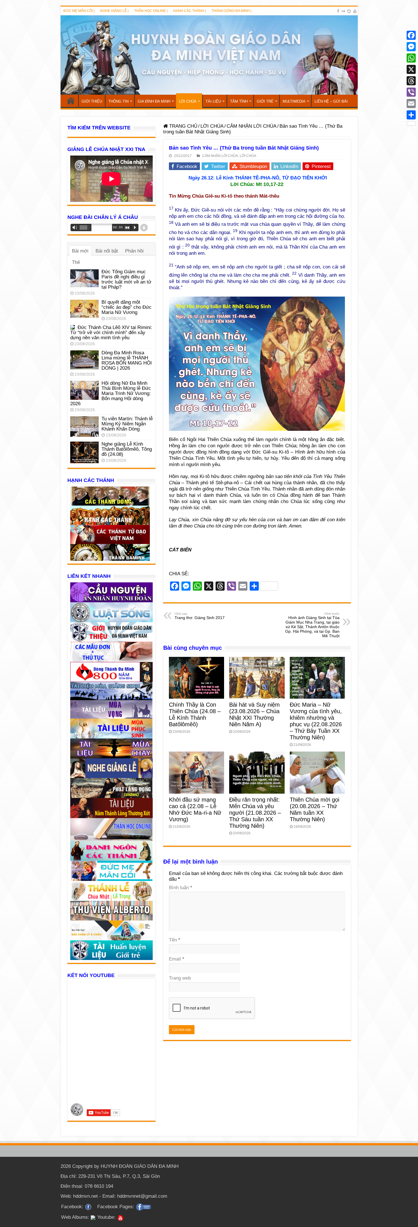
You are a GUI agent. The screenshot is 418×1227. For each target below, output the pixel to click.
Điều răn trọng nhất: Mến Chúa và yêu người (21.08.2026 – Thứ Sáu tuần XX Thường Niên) (255, 812)
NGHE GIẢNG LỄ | (114, 11)
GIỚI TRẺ (265, 101)
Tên (174, 940)
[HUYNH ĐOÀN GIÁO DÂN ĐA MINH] (209, 55)
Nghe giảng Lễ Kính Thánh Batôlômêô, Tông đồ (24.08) (127, 449)
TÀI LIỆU (213, 101)
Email (176, 959)
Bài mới (80, 251)
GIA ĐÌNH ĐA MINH (154, 101)
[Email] (411, 103)
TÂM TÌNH (239, 101)
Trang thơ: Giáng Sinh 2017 (200, 616)
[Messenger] (411, 46)
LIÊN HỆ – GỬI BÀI (331, 101)
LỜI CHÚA (187, 101)
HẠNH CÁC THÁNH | (189, 11)
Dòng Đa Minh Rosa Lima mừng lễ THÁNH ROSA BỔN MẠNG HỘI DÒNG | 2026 (127, 360)
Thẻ (76, 262)
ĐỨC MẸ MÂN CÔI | (78, 11)
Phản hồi (134, 251)
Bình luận (180, 887)
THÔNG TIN (118, 101)
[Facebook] (338, 11)
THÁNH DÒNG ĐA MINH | (231, 11)
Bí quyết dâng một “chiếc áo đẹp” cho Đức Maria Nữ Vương (127, 307)
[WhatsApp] (411, 58)
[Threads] (411, 80)
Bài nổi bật (107, 251)
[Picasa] (349, 11)
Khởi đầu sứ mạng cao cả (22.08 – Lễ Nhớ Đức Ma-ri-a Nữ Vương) (195, 809)
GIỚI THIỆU (92, 101)
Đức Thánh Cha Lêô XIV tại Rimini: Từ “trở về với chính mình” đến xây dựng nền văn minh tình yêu (111, 332)
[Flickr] (343, 11)
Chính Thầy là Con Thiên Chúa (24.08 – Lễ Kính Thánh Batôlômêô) (195, 714)
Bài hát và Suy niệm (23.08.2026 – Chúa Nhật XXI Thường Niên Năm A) (254, 714)
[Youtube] (355, 11)
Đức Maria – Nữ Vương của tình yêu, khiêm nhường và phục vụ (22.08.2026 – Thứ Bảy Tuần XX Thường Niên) (316, 721)
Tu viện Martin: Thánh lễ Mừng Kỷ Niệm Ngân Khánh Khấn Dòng (127, 424)
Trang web (180, 978)
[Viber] (411, 92)
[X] (411, 69)
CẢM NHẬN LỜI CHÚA (251, 126)
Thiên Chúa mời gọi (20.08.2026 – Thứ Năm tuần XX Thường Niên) (314, 809)
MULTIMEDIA (294, 101)
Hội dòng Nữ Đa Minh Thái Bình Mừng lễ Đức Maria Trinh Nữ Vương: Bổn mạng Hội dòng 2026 (110, 393)
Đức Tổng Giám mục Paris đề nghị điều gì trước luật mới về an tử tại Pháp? (126, 279)
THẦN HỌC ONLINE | (150, 11)
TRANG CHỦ (70, 101)
